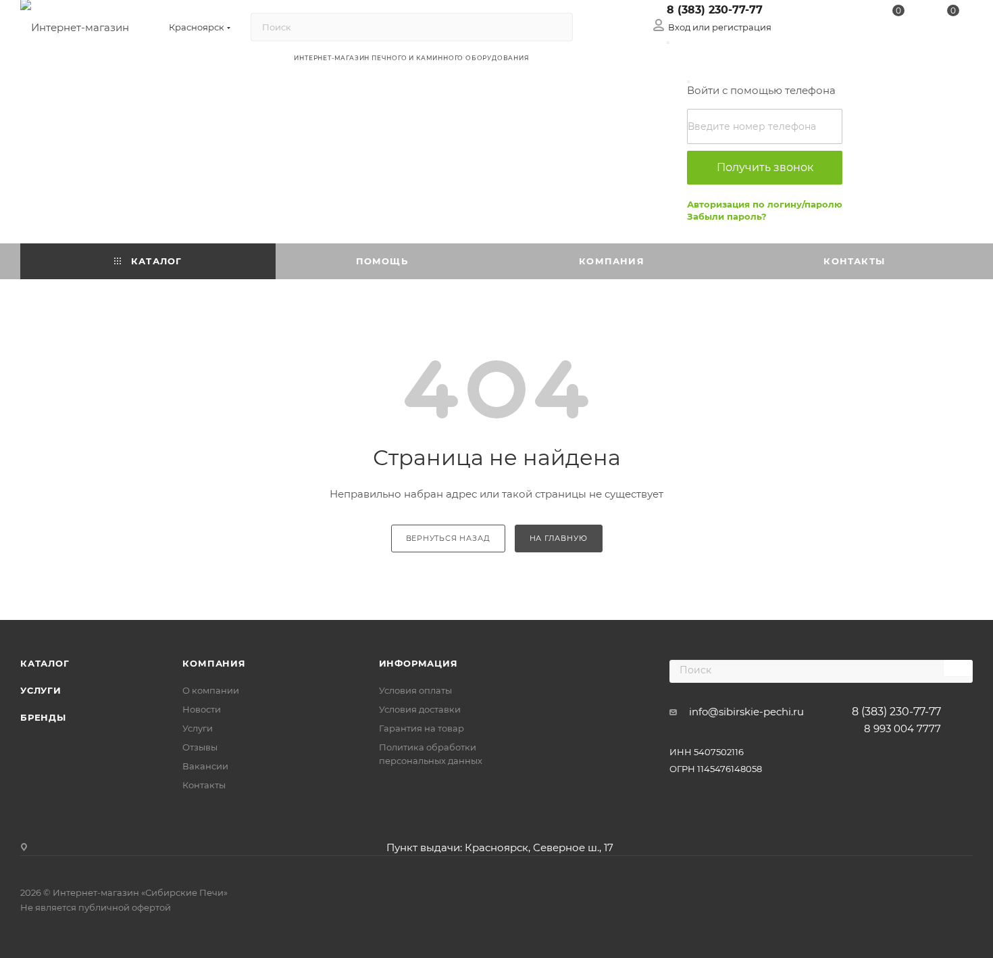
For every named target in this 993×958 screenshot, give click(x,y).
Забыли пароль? (727, 216)
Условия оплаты (415, 690)
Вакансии (205, 766)
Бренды (43, 717)
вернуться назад (448, 538)
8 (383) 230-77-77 (715, 9)
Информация (418, 663)
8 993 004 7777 (902, 728)
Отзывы (200, 747)
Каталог (45, 663)
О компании (210, 690)
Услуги (40, 690)
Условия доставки (420, 709)
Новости (201, 709)
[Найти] (556, 27)
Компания (213, 663)
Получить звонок (765, 167)
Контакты (204, 785)
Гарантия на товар (421, 728)
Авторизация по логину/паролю (764, 204)
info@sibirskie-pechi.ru (746, 711)
